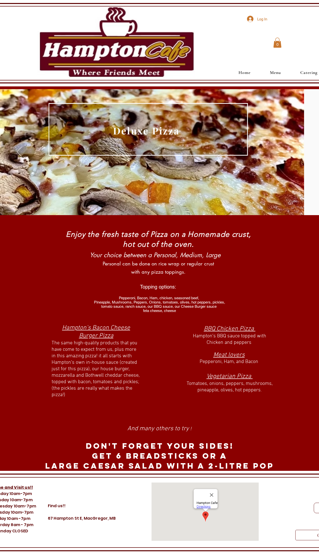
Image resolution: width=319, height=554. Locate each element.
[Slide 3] (155, 205)
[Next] (299, 152)
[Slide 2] (163, 205)
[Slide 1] (159, 205)
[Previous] (19, 152)
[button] (277, 43)
